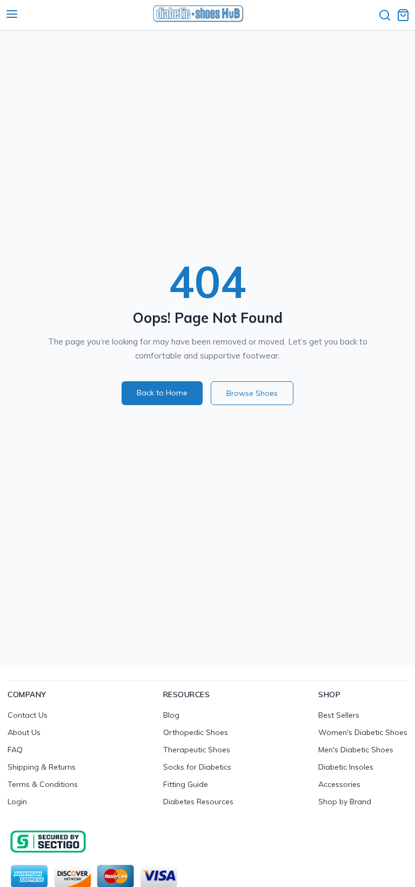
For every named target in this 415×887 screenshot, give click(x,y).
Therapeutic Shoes (196, 749)
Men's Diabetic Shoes (355, 749)
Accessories (339, 784)
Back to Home (162, 393)
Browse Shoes (252, 393)
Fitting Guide (185, 784)
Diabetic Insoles (345, 767)
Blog (171, 715)
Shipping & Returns (42, 767)
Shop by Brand (344, 801)
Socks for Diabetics (197, 767)
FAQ (15, 749)
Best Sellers (338, 715)
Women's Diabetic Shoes (362, 732)
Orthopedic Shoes (195, 732)
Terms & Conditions (43, 784)
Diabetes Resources (198, 801)
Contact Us (28, 715)
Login (17, 801)
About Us (24, 732)
